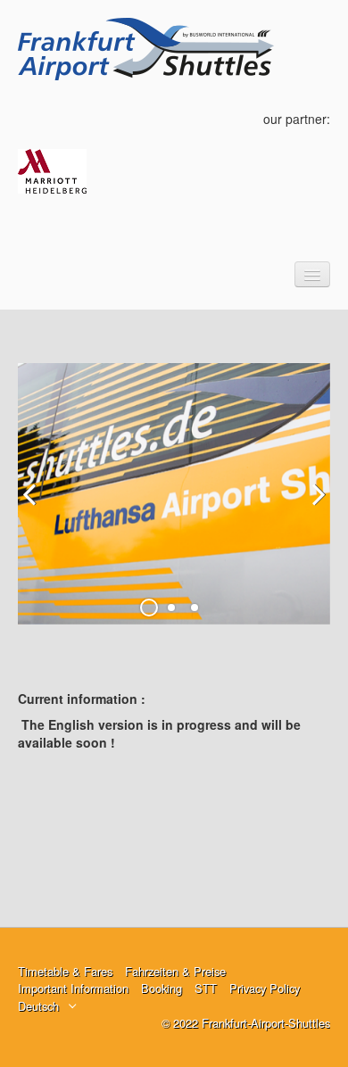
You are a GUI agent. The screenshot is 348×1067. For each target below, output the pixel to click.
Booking (161, 988)
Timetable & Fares (65, 972)
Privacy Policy (264, 988)
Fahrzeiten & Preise (175, 972)
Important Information (73, 988)
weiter (312, 507)
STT (206, 988)
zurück (35, 507)
